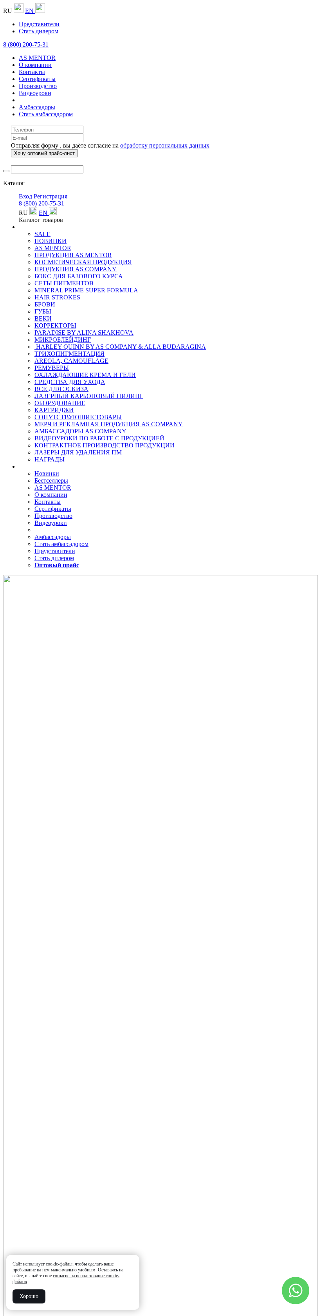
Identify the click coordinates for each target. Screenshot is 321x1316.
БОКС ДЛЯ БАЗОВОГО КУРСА (78, 276)
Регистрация (50, 196)
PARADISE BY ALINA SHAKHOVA (83, 332)
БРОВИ (44, 304)
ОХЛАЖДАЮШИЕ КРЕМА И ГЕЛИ (85, 374)
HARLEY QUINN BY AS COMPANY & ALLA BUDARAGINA (120, 346)
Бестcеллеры (51, 480)
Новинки (46, 473)
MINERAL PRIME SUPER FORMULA (86, 290)
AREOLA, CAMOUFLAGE (71, 360)
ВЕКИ (43, 318)
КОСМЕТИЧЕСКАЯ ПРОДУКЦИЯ (83, 262)
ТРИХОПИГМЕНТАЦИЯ (69, 353)
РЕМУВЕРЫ (51, 367)
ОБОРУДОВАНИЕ (59, 403)
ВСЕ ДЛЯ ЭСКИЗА (61, 389)
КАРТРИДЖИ (54, 410)
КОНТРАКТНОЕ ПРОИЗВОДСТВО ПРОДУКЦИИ (104, 445)
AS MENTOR (52, 248)
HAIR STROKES (57, 297)
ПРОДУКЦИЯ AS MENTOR (73, 255)
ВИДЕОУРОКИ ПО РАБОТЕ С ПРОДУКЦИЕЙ (99, 438)
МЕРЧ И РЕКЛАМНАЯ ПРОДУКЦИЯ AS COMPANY (108, 424)
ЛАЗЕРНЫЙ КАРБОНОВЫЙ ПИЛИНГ (88, 396)
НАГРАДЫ (49, 459)
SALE (42, 234)
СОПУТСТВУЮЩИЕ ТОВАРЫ (78, 417)
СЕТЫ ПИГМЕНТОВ (64, 283)
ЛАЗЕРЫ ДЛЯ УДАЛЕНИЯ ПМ (78, 452)
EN (30, 10)
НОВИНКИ (50, 241)
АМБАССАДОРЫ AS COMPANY (80, 431)
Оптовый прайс (56, 565)
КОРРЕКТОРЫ (55, 325)
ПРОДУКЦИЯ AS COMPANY (75, 269)
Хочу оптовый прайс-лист (44, 153)
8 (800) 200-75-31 (26, 44)
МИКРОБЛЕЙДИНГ (62, 339)
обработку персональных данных (164, 145)
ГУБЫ (42, 311)
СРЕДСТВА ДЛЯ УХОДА (69, 382)
